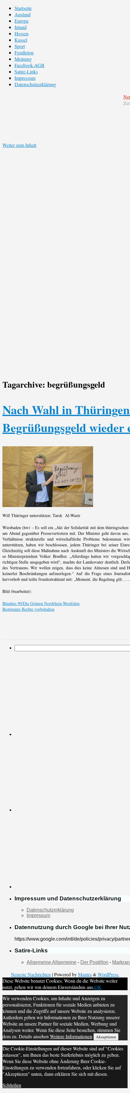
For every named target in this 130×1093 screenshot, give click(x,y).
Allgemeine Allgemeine (51, 962)
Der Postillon (94, 962)
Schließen (11, 1085)
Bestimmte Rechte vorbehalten (28, 609)
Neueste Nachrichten (31, 974)
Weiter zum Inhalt (19, 145)
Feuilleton (24, 52)
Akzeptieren (106, 1036)
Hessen (21, 33)
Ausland (23, 14)
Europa (21, 21)
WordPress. (108, 974)
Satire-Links (26, 71)
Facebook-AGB (29, 65)
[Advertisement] (60, 774)
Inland (21, 27)
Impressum (25, 78)
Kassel (21, 40)
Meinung (23, 59)
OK (98, 987)
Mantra (85, 974)
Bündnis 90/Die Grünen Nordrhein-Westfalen (41, 603)
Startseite (23, 8)
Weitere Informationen (71, 1036)
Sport (20, 46)
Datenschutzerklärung (35, 84)
